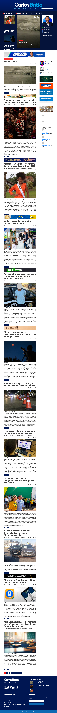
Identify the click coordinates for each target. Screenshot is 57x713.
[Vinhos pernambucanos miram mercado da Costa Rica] (32, 225)
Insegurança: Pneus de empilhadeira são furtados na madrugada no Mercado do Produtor (47, 133)
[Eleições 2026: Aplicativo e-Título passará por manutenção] (32, 584)
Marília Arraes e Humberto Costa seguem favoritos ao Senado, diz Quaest (47, 139)
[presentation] (35, 17)
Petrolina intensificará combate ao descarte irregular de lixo (31, 13)
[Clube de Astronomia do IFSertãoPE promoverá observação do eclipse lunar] (32, 338)
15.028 (17, 673)
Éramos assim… (24, 43)
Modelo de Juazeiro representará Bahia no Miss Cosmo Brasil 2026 (9, 30)
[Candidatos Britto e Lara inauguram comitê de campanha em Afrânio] (32, 484)
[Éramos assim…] (32, 63)
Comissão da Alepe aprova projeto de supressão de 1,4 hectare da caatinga (47, 125)
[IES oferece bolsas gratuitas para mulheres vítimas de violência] (32, 437)
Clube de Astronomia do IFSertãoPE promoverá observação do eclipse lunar (9, 47)
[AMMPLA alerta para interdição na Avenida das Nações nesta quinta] (32, 387)
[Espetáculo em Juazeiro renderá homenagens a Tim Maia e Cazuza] (32, 104)
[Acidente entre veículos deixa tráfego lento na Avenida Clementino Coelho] (32, 537)
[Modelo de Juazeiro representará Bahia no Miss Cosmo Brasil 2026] (32, 169)
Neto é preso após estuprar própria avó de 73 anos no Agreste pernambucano (47, 119)
